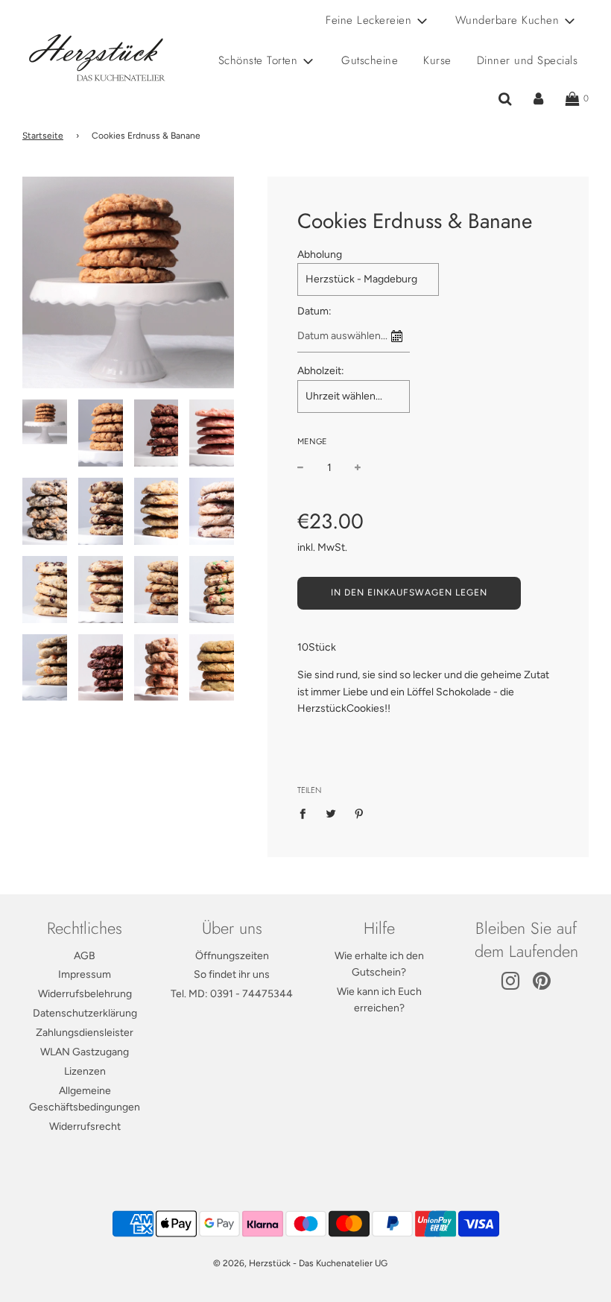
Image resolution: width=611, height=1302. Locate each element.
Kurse (437, 60)
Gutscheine (369, 60)
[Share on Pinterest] (359, 813)
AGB (84, 955)
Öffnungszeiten (232, 955)
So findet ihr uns (232, 974)
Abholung (319, 254)
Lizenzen (85, 1071)
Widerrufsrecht (85, 1126)
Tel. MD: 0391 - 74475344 (232, 993)
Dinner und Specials (527, 60)
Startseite (42, 135)
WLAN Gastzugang (84, 1052)
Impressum (84, 974)
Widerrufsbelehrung (85, 993)
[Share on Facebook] (306, 813)
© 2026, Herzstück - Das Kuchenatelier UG (300, 1263)
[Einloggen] (538, 99)
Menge (312, 441)
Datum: (314, 311)
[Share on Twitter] (331, 813)
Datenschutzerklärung (85, 1013)
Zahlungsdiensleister (84, 1032)
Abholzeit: (320, 370)
